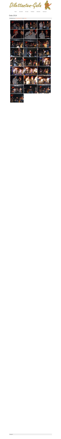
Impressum (45, 11)
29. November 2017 (18, 18)
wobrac (25, 18)
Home (16, 11)
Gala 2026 (21, 11)
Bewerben (38, 11)
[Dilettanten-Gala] (30, 9)
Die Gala (26, 11)
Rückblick (32, 11)
